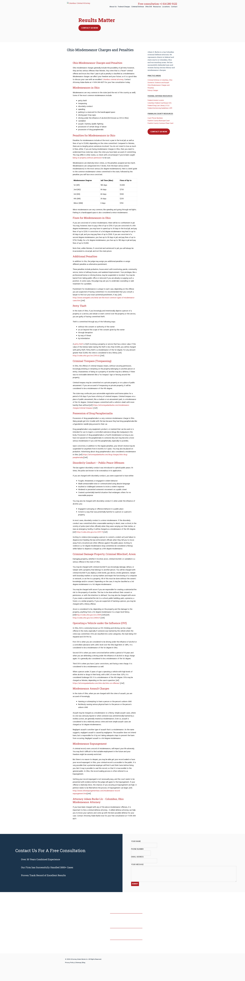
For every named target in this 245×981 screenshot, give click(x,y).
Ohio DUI (148, 6)
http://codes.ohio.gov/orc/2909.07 (87, 617)
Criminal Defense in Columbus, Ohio (160, 80)
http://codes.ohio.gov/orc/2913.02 (86, 355)
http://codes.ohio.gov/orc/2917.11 (89, 532)
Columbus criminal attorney (112, 79)
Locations (166, 6)
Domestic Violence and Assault (158, 82)
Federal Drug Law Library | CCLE (158, 105)
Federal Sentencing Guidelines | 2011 (160, 108)
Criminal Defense (137, 6)
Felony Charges (153, 90)
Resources (157, 6)
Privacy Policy (69, 962)
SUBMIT (135, 884)
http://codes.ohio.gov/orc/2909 (88, 615)
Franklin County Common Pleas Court (160, 123)
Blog (83, 962)
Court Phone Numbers (155, 118)
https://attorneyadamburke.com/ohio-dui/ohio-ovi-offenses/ (96, 683)
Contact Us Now (89, 28)
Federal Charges (124, 6)
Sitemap (78, 962)
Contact (174, 6)
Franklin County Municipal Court (159, 120)
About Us (113, 6)
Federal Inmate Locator (156, 100)
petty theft (78, 344)
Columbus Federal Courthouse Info (160, 103)
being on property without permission (87, 157)
